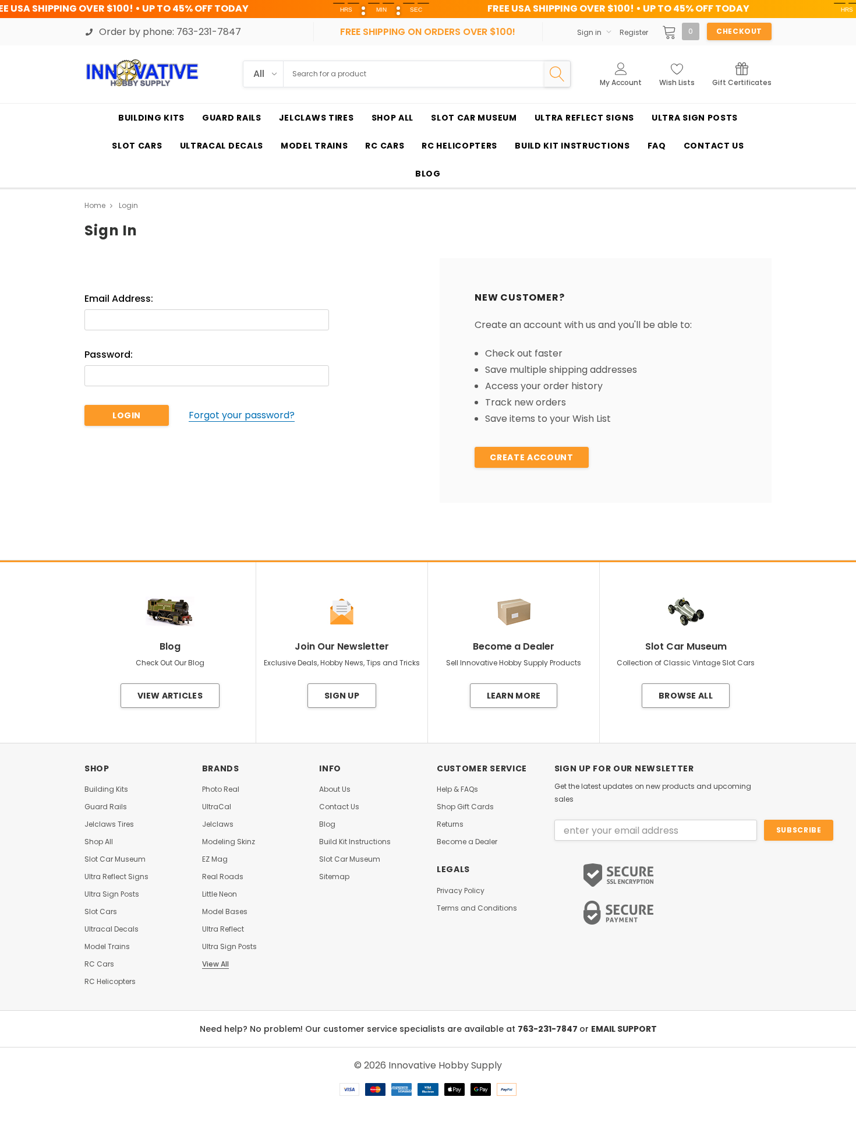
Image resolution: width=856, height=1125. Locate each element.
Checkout (739, 31)
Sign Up (341, 695)
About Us (335, 789)
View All (215, 964)
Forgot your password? (242, 415)
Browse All (686, 695)
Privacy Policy (460, 891)
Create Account (531, 457)
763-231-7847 (548, 1029)
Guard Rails (105, 807)
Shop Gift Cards (465, 807)
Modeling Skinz (228, 842)
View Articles (170, 695)
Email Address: (118, 299)
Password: (108, 355)
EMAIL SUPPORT (624, 1029)
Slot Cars (100, 912)
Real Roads (222, 877)
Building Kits (106, 789)
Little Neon (219, 894)
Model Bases (224, 912)
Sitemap (334, 877)
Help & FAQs (457, 789)
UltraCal (216, 807)
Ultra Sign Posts (111, 894)
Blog (327, 824)
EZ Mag (215, 859)
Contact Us (339, 807)
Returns (450, 824)
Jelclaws (218, 824)
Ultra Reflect (223, 929)
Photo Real (220, 789)
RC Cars (99, 964)
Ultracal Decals (111, 929)
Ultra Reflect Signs (116, 877)
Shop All (98, 842)
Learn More (514, 695)
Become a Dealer (467, 842)
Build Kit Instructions (355, 842)
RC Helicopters (110, 982)
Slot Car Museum (115, 859)
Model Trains (107, 947)
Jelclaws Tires (109, 824)
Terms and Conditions (477, 908)
